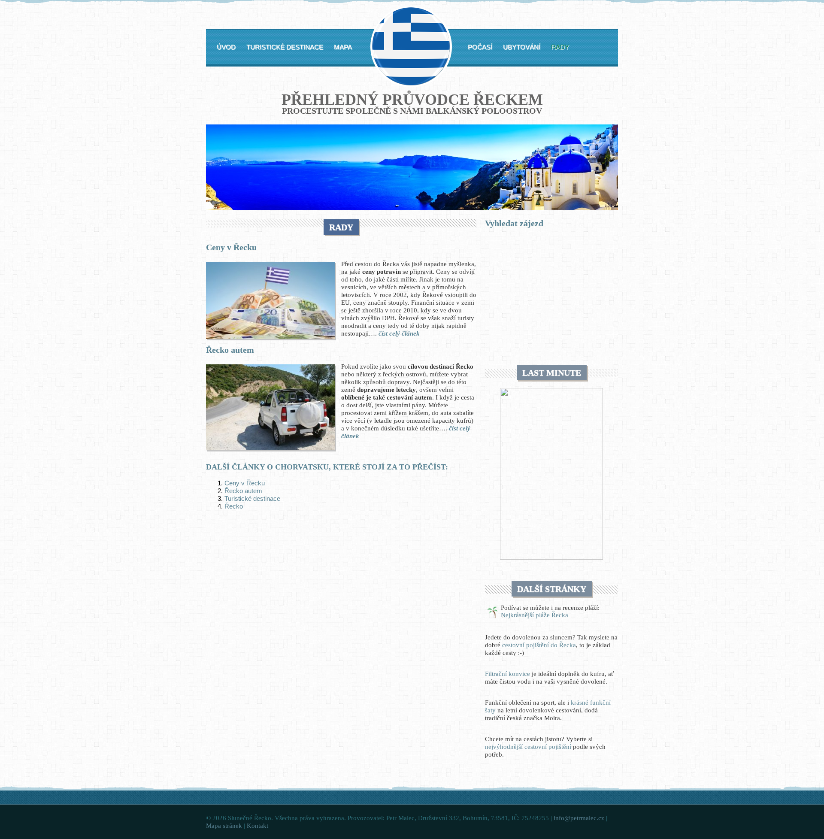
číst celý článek (399, 333)
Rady (560, 47)
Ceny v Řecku (231, 247)
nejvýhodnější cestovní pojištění (528, 746)
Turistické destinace (284, 47)
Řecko (233, 506)
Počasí (480, 47)
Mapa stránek (224, 825)
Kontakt (257, 825)
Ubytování (521, 47)
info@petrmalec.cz (579, 818)
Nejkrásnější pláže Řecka (534, 615)
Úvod (226, 47)
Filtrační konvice (507, 673)
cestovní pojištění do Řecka (539, 645)
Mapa (343, 47)
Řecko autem (230, 349)
